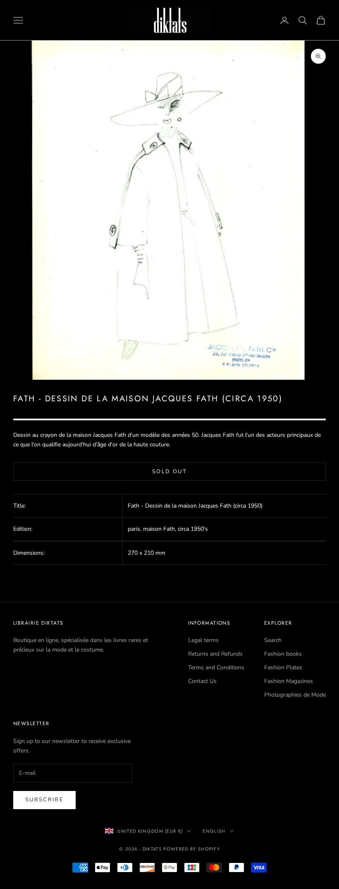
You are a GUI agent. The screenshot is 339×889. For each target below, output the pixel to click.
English (214, 831)
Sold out (169, 471)
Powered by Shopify (191, 849)
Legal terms (203, 640)
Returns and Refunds (215, 654)
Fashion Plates (283, 667)
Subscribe (44, 799)
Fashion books (283, 654)
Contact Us (202, 681)
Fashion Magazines (288, 681)
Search (273, 640)
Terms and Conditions (216, 667)
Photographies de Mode (295, 695)
